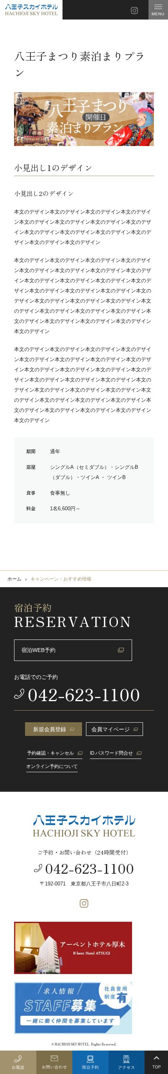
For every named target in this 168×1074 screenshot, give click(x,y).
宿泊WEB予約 (38, 650)
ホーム (14, 579)
